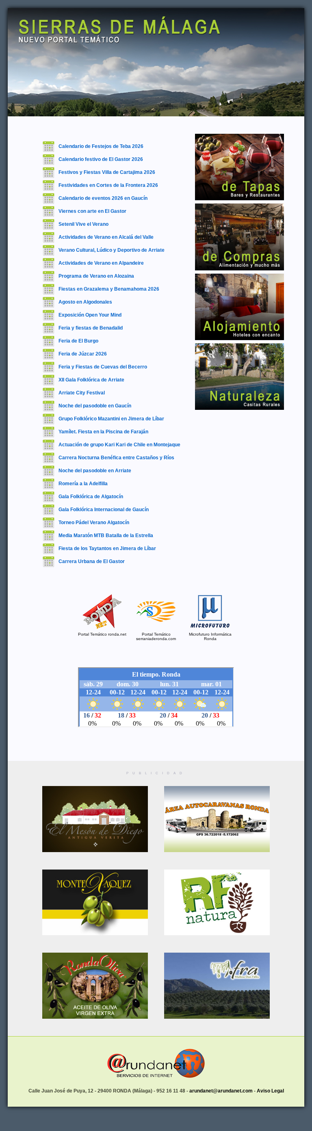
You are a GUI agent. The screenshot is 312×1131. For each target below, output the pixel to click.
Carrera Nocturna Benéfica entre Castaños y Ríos (116, 458)
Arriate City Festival (81, 393)
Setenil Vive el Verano (83, 224)
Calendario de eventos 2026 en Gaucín (102, 198)
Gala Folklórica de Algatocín (90, 496)
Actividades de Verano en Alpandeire (101, 263)
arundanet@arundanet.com (221, 1091)
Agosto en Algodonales (85, 302)
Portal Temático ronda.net (102, 634)
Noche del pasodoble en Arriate (94, 470)
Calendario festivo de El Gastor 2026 (100, 159)
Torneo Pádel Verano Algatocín (93, 522)
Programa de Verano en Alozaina (96, 276)
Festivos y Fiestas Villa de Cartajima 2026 (106, 172)
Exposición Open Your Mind (89, 315)
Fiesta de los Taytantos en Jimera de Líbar (107, 548)
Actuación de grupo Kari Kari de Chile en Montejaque (119, 445)
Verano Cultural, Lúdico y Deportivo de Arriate (111, 250)
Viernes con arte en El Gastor (92, 211)
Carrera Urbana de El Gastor (91, 561)
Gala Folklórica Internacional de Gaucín (103, 509)
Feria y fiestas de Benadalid (90, 328)
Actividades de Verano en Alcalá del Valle (106, 237)
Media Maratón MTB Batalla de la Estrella (105, 535)
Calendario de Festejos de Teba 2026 (100, 146)
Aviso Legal (270, 1091)
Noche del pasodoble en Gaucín (94, 406)
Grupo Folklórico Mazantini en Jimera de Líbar (111, 419)
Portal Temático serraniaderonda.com (156, 636)
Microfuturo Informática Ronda (210, 636)
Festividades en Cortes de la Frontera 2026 (108, 185)
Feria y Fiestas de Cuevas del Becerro (102, 367)
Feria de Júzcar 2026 (82, 354)
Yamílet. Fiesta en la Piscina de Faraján (103, 432)
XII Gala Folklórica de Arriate (91, 380)
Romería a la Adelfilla (83, 483)
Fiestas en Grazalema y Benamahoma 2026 (108, 289)
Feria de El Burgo (78, 341)
